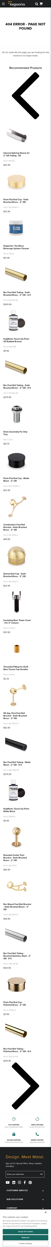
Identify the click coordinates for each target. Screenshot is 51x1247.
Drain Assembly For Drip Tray (15, 433)
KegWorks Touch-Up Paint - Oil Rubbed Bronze (16, 340)
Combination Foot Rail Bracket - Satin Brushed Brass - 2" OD (15, 527)
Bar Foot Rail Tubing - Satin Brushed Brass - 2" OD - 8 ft (17, 386)
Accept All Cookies (25, 1231)
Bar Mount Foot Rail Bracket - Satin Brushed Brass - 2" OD (17, 907)
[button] (25, 96)
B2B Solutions (15, 1199)
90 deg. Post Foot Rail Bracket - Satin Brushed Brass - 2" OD (15, 716)
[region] (25, 1228)
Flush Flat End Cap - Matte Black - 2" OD (16, 479)
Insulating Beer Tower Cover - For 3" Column (17, 621)
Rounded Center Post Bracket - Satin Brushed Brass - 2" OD (15, 858)
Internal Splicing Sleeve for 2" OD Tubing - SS (16, 154)
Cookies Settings (25, 1243)
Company (12, 1208)
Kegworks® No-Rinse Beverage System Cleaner (16, 247)
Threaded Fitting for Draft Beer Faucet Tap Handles (15, 668)
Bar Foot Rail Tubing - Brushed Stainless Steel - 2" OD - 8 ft (17, 956)
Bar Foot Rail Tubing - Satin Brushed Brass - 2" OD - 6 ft (17, 293)
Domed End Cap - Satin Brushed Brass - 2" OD (14, 575)
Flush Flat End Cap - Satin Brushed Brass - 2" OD (15, 200)
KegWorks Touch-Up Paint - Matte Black (16, 810)
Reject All (25, 1237)
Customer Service (17, 1190)
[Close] (45, 1212)
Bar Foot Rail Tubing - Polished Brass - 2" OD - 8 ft (17, 1050)
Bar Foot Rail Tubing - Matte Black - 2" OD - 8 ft (17, 763)
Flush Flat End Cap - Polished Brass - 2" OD (14, 1003)
